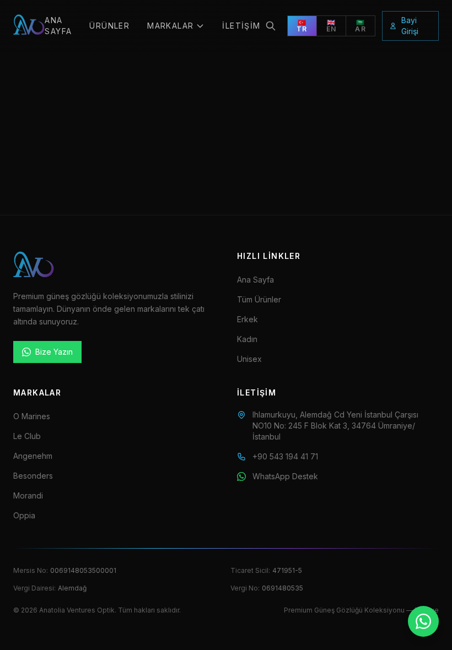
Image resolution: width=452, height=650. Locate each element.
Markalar (170, 25)
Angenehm (32, 456)
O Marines (31, 416)
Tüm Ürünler (259, 299)
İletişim (241, 25)
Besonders (33, 475)
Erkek (247, 319)
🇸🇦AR (360, 25)
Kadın (247, 339)
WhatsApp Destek (285, 476)
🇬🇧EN (331, 25)
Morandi (28, 495)
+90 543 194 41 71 (285, 456)
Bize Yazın (54, 351)
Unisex (249, 359)
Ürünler (109, 25)
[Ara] (271, 26)
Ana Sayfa (58, 25)
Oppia (24, 515)
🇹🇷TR (302, 25)
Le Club (27, 436)
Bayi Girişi (409, 25)
